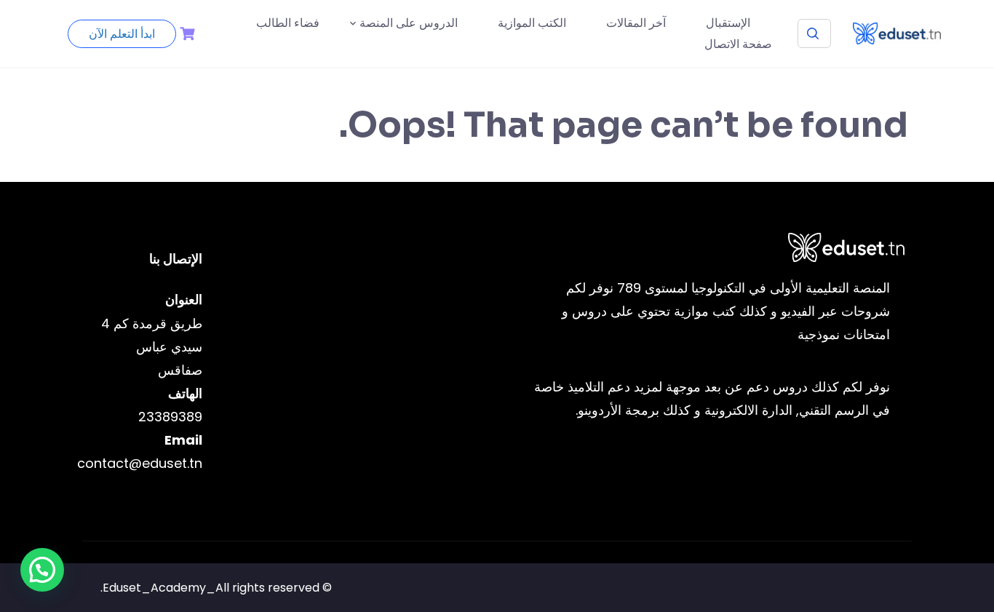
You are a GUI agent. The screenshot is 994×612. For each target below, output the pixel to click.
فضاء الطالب (287, 23)
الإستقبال (728, 23)
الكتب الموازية (532, 23)
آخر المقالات (636, 23)
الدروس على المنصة (408, 23)
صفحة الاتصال (738, 44)
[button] (42, 570)
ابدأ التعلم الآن (122, 33)
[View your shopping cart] (185, 34)
